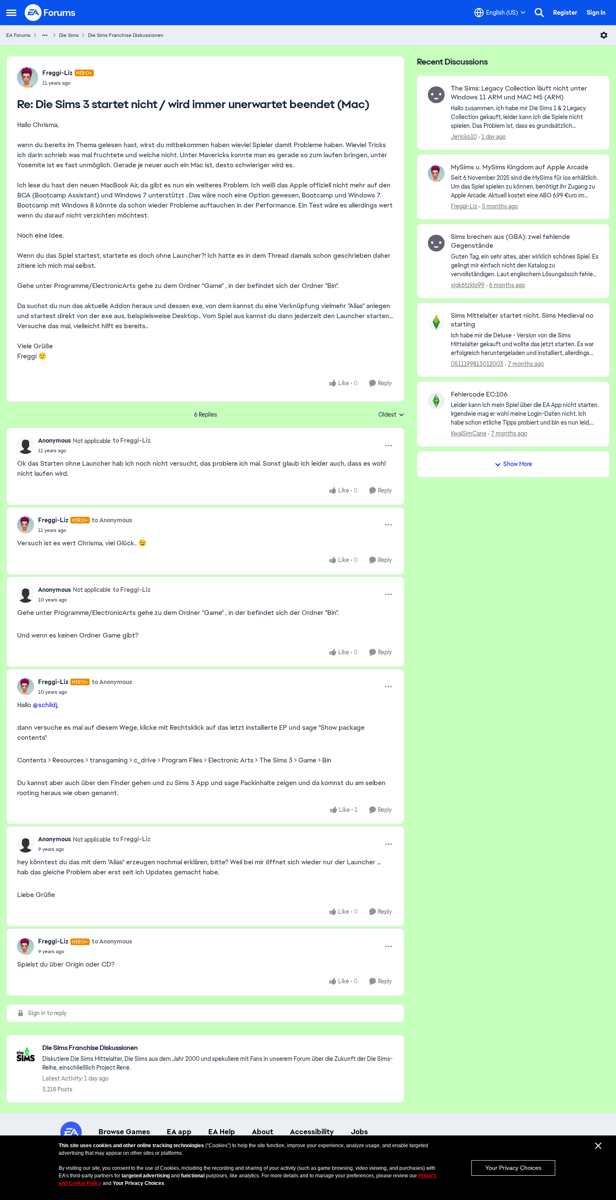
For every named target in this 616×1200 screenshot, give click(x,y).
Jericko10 (464, 136)
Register (565, 12)
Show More (517, 464)
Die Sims (69, 35)
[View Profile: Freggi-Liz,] (436, 173)
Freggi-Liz (57, 73)
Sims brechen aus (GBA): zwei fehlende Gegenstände (510, 241)
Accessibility (312, 1131)
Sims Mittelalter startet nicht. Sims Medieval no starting (522, 320)
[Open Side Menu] (11, 12)
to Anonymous (112, 520)
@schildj (45, 704)
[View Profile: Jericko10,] (436, 94)
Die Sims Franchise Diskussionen (125, 35)
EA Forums (18, 35)
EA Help (221, 1131)
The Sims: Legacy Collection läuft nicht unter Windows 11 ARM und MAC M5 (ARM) (519, 92)
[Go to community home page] (50, 12)
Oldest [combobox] (391, 415)
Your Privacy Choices (513, 1167)
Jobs (359, 1131)
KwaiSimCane (469, 433)
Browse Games (124, 1131)
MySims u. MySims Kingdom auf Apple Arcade (519, 167)
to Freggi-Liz (131, 440)
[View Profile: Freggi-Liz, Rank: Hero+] (27, 77)
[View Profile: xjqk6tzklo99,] (436, 243)
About (262, 1131)
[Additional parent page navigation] (45, 35)
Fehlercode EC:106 (479, 394)
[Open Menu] (604, 35)
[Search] (539, 13)
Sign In (596, 12)
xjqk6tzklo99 (467, 285)
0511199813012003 (477, 364)
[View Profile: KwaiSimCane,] (436, 400)
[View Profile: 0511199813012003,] (436, 322)
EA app (179, 1131)
